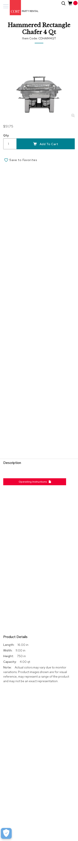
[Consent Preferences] (6, 833)
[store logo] (22, 7)
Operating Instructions (34, 481)
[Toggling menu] (6, 6)
